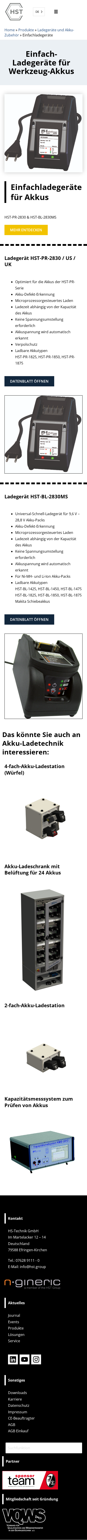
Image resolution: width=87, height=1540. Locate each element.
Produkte (26, 29)
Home (9, 29)
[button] (56, 11)
